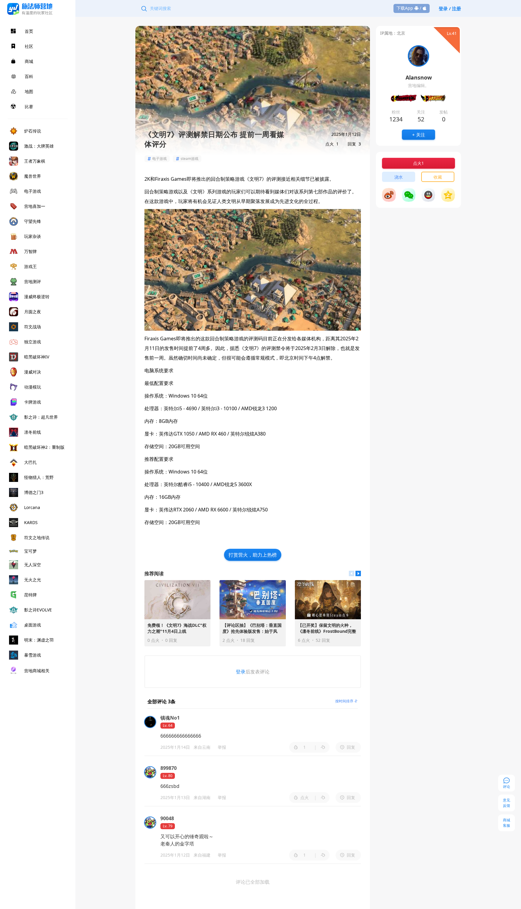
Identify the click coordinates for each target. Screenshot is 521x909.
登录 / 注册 (450, 8)
